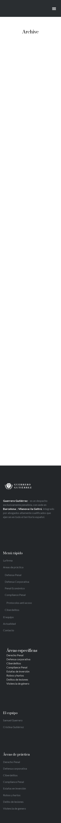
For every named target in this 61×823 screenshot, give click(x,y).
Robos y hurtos (15, 675)
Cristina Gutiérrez (13, 727)
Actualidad (9, 623)
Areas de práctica (13, 567)
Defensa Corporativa (17, 581)
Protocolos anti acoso (19, 602)
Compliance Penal (15, 594)
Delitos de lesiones (17, 679)
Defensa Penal (13, 574)
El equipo (8, 617)
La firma (8, 560)
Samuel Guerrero (13, 720)
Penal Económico (15, 588)
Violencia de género (17, 683)
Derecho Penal (14, 655)
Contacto (8, 630)
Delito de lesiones (13, 801)
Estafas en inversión (14, 788)
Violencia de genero (14, 808)
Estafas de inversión (17, 671)
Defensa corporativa (18, 659)
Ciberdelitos (12, 609)
